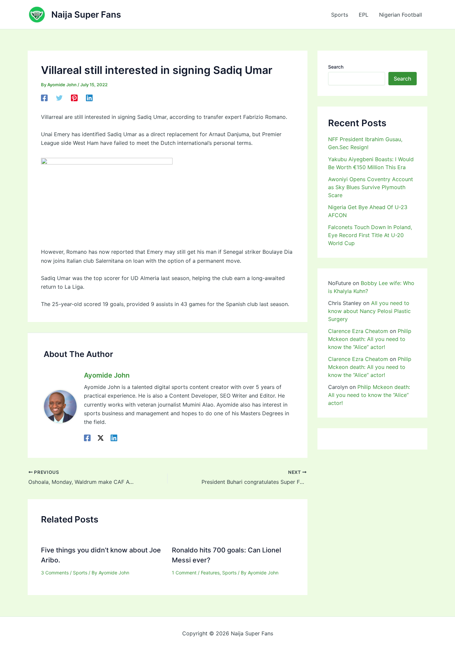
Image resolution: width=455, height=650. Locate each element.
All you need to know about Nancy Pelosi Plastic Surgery (369, 311)
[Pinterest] (74, 97)
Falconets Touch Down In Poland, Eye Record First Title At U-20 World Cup (370, 235)
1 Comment (184, 572)
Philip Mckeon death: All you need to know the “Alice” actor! (369, 339)
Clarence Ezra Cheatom (358, 331)
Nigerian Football (400, 14)
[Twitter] (59, 97)
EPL (363, 14)
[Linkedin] (89, 97)
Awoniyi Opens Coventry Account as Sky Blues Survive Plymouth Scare (370, 187)
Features (210, 572)
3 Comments (55, 572)
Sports (339, 14)
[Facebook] (44, 97)
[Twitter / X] (100, 438)
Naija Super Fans (86, 14)
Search (335, 67)
